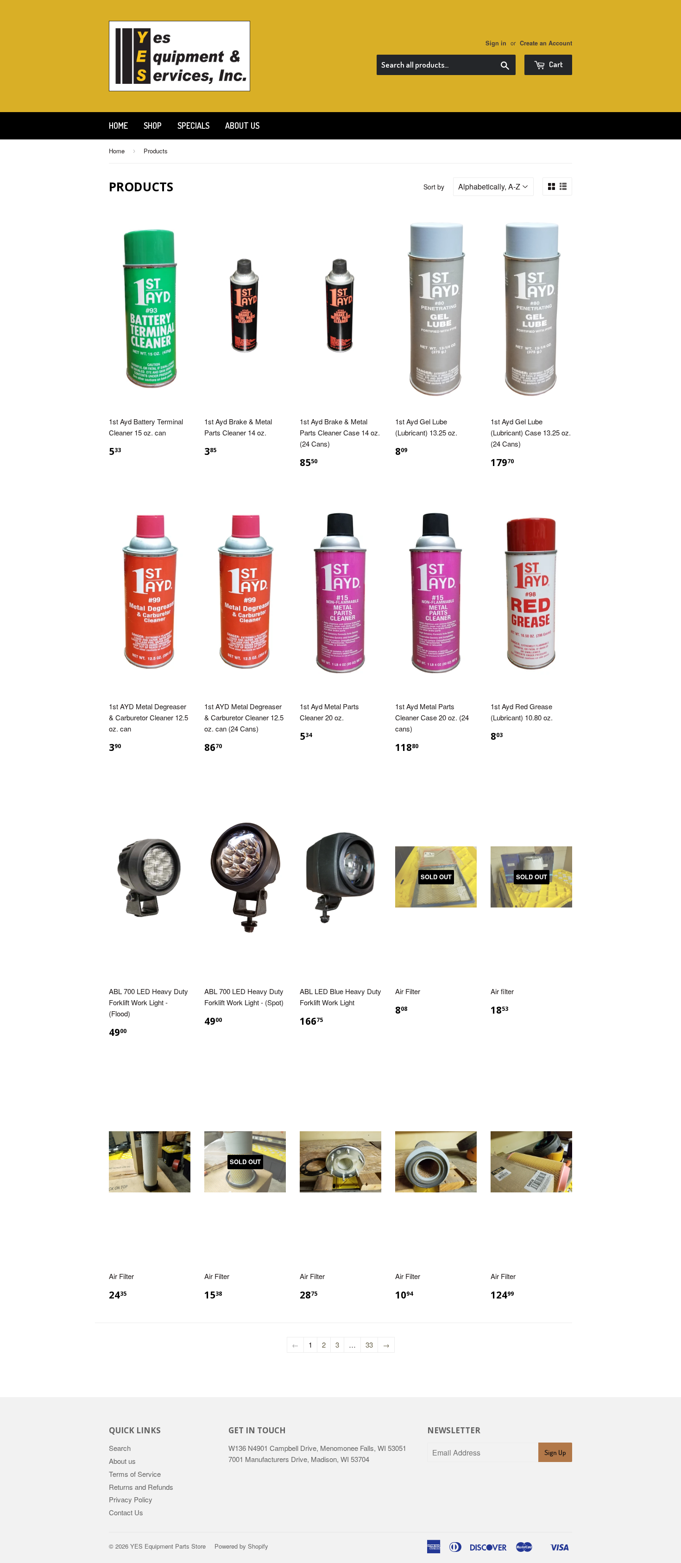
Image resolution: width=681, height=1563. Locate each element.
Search (120, 1448)
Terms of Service (135, 1474)
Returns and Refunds (141, 1487)
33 (369, 1344)
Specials (193, 125)
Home (118, 125)
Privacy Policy (130, 1499)
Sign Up (555, 1452)
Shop (153, 125)
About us (242, 125)
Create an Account (546, 43)
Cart (555, 64)
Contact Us (126, 1512)
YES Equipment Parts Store (168, 1546)
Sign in (496, 43)
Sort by (433, 186)
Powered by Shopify (241, 1546)
